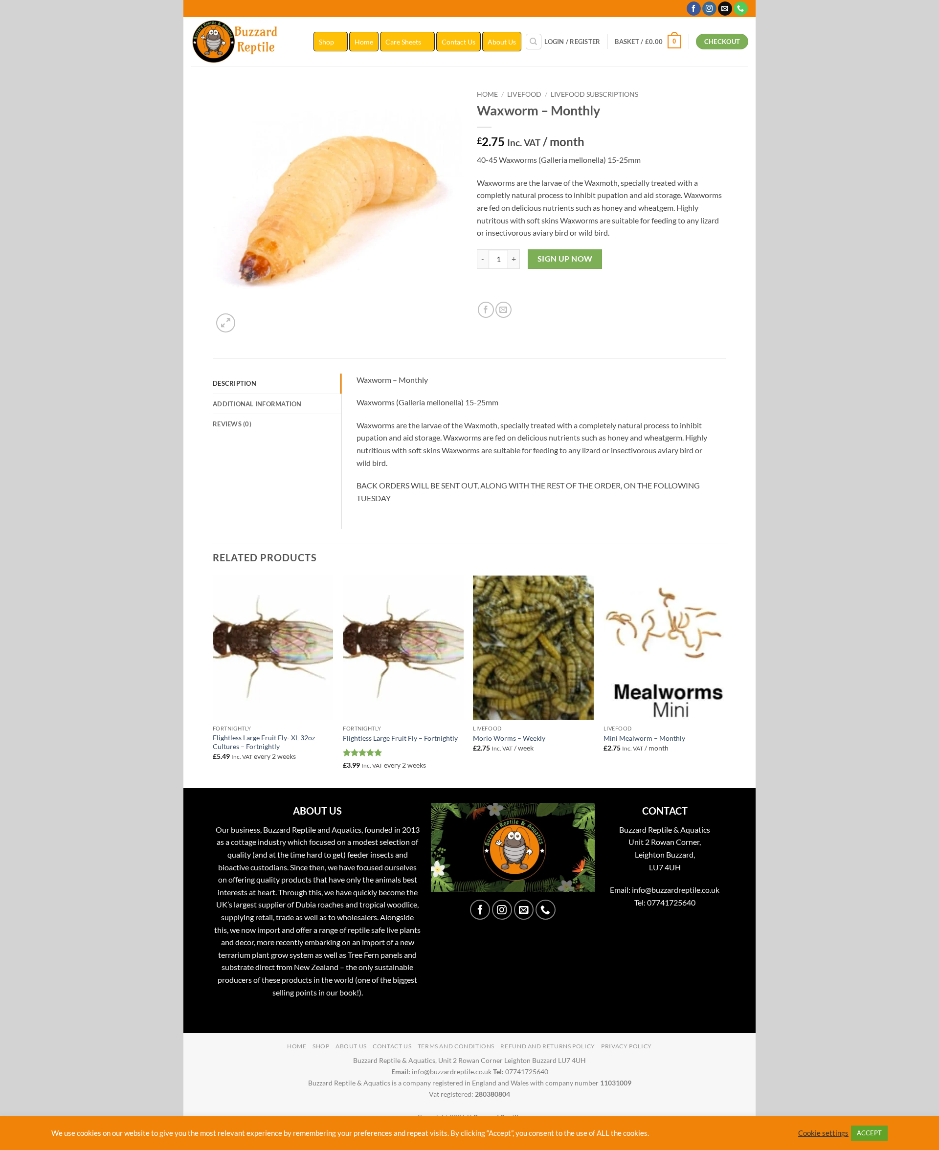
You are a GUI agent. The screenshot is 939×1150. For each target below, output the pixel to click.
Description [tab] (234, 383)
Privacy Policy (626, 1046)
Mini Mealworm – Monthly (644, 738)
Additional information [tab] (257, 404)
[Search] (533, 41)
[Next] (723, 681)
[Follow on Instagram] (709, 8)
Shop (326, 42)
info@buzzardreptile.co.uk (675, 889)
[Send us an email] (725, 8)
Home (364, 42)
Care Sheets (403, 42)
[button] (572, 41)
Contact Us (458, 42)
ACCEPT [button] (869, 1133)
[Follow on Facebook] (694, 8)
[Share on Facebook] (486, 310)
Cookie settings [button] (823, 1133)
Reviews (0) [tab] (232, 424)
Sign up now (565, 258)
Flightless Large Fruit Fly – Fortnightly (400, 738)
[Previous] (213, 681)
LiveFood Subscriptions (594, 94)
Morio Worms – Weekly (509, 738)
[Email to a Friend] (503, 310)
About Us (502, 42)
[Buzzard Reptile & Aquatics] (245, 41)
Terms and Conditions (456, 1046)
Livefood (524, 94)
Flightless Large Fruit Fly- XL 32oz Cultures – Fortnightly (264, 742)
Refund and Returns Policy (547, 1046)
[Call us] (741, 8)
